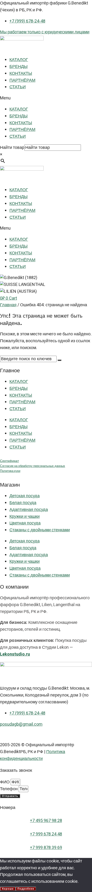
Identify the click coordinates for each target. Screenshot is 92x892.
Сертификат (9, 460)
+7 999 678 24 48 (46, 834)
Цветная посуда (25, 523)
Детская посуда (24, 496)
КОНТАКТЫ (20, 73)
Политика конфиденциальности (32, 755)
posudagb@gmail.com (21, 724)
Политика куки (10, 471)
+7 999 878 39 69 (46, 847)
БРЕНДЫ (18, 66)
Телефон (9, 789)
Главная (8, 305)
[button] (46, 98)
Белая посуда (22, 503)
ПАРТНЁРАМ (22, 80)
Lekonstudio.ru (15, 654)
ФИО (5, 782)
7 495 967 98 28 (47, 820)
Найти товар (12, 147)
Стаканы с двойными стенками (39, 530)
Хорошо (8, 889)
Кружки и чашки (24, 516)
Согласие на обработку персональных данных (32, 466)
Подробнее (25, 889)
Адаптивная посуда (28, 509)
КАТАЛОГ (18, 60)
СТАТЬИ (17, 87)
